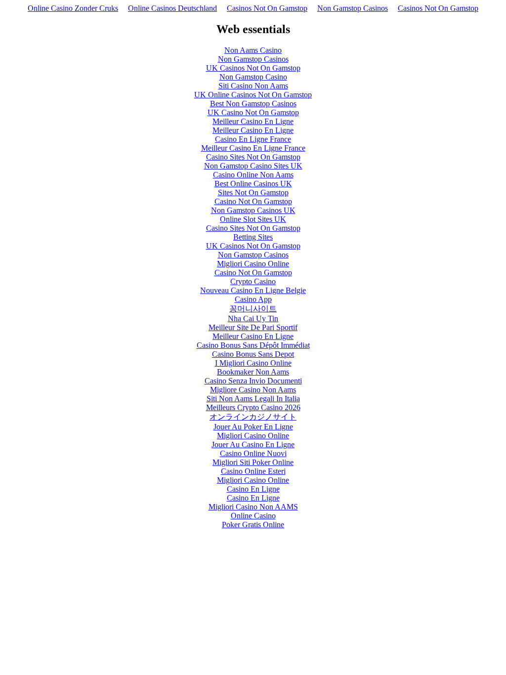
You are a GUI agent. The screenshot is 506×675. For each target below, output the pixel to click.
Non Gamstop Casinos (352, 8)
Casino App (253, 299)
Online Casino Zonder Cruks (73, 8)
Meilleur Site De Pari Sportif (253, 327)
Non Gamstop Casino (253, 77)
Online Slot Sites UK (253, 219)
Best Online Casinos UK (253, 183)
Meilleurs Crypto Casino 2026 (253, 407)
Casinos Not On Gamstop (267, 8)
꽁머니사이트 (253, 308)
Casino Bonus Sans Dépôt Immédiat (253, 345)
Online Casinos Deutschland (172, 8)
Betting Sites (253, 237)
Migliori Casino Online (253, 263)
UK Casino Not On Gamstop (253, 112)
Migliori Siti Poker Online (253, 462)
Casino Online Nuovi (253, 453)
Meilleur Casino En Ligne (253, 121)
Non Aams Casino (253, 50)
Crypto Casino (253, 281)
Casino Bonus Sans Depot (253, 354)
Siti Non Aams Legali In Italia (253, 398)
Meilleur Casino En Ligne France (253, 148)
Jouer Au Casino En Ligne (253, 444)
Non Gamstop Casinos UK (253, 210)
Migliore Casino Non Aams (253, 389)
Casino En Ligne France (253, 139)
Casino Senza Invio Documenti (253, 381)
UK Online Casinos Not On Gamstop (253, 94)
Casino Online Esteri (253, 471)
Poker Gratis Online (253, 524)
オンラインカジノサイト (253, 417)
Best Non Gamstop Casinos (253, 103)
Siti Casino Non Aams (253, 86)
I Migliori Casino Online (253, 363)
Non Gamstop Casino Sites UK (253, 166)
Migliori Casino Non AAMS (253, 507)
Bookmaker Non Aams (253, 372)
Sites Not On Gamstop (253, 192)
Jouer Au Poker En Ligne (253, 426)
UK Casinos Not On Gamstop (253, 68)
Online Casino (253, 515)
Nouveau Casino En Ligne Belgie (253, 290)
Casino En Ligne (253, 489)
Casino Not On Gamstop (253, 201)
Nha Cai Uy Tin (253, 318)
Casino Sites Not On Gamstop (253, 157)
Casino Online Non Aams (253, 174)
